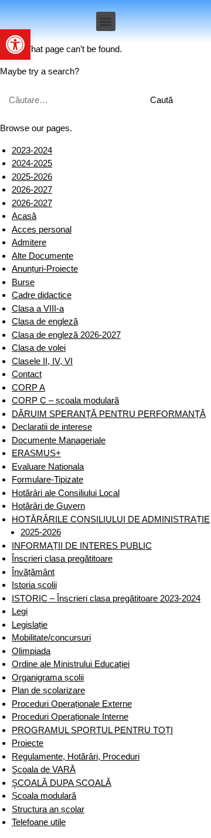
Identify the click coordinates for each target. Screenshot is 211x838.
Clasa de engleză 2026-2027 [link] (66, 335)
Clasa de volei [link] (39, 348)
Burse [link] (23, 282)
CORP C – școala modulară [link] (65, 400)
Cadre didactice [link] (42, 295)
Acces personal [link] (42, 229)
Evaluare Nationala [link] (48, 466)
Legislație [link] (29, 625)
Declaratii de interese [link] (52, 427)
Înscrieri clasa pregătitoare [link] (62, 558)
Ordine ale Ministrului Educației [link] (71, 664)
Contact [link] (27, 374)
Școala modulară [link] (44, 796)
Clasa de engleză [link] (45, 321)
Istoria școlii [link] (34, 585)
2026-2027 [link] (32, 189)
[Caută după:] (68, 100)
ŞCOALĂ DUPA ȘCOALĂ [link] (61, 783)
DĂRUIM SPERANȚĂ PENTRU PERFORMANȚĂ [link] (109, 414)
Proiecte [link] (27, 743)
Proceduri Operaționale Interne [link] (70, 716)
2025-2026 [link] (32, 177)
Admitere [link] (29, 242)
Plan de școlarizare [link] (48, 690)
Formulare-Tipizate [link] (47, 479)
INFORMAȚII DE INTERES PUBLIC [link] (82, 545)
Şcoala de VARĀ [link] (44, 769)
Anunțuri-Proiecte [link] (45, 268)
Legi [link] (20, 611)
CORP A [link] (28, 387)
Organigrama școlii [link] (48, 677)
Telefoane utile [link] (39, 822)
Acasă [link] (24, 216)
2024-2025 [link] (32, 163)
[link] (15, 44)
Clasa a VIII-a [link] (38, 308)
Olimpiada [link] (31, 651)
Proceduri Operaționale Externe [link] (72, 704)
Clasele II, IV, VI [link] (42, 361)
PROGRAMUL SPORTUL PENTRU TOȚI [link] (92, 730)
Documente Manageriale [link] (59, 440)
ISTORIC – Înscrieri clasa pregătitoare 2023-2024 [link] (106, 598)
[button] (105, 21)
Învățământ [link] (33, 572)
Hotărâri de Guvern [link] (48, 506)
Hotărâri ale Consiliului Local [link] (66, 493)
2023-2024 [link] (32, 150)
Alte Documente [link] (42, 256)
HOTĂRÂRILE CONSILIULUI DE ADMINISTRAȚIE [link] (111, 519)
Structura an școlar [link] (48, 809)
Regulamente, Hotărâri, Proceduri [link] (75, 756)
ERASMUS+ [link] (36, 453)
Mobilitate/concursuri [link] (51, 637)
